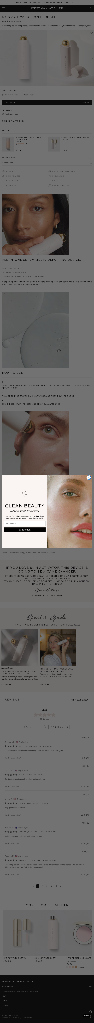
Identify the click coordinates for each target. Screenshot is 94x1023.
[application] (87, 1016)
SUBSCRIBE (25, 530)
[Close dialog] (89, 478)
